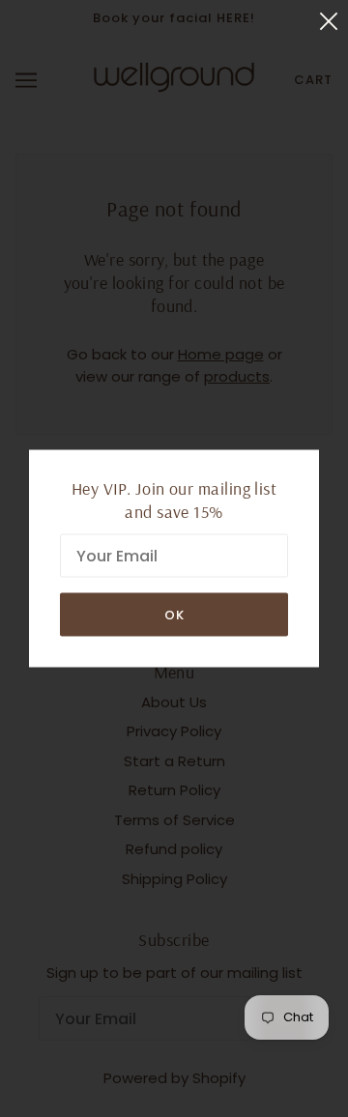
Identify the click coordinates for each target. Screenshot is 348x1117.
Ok (174, 615)
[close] (328, 21)
